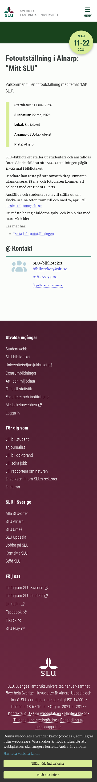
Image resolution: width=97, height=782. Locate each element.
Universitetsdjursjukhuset (26, 364)
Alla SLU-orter (17, 513)
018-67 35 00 (45, 277)
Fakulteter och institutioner (28, 396)
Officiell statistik (19, 388)
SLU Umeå (14, 529)
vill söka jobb (16, 463)
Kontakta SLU (17, 553)
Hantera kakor (76, 713)
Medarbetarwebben (21, 404)
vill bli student (17, 439)
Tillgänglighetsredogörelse (35, 719)
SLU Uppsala (16, 537)
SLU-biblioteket (18, 356)
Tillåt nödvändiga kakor (47, 763)
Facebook (14, 612)
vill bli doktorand (19, 455)
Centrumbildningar (21, 373)
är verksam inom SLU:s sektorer (31, 478)
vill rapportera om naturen (27, 471)
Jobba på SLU (17, 545)
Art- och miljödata (20, 381)
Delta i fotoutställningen (33, 234)
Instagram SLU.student (24, 595)
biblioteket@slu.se (50, 269)
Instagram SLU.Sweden (24, 587)
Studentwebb (16, 348)
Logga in (13, 412)
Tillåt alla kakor (48, 775)
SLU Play (13, 628)
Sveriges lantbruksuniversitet (39, 13)
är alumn (13, 486)
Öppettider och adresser (48, 285)
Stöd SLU (13, 561)
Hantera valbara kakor (22, 753)
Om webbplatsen (47, 713)
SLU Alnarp (15, 521)
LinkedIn (13, 603)
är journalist (15, 447)
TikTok (11, 620)
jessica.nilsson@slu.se (24, 206)
